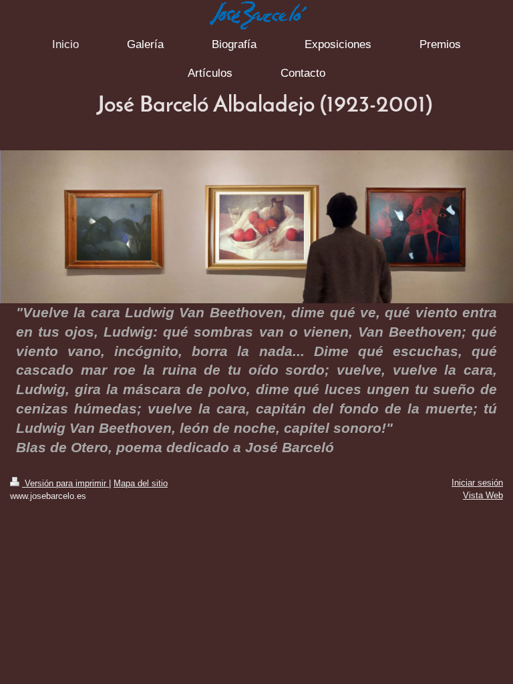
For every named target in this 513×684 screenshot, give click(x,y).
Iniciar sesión (477, 483)
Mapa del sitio (141, 483)
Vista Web (483, 495)
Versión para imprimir (65, 483)
